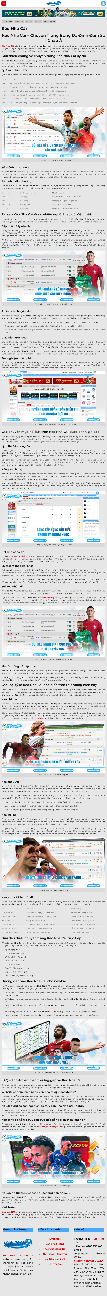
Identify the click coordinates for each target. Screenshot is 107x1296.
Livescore (55, 1238)
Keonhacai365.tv (9, 1212)
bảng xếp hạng (49, 1127)
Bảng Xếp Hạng (55, 1243)
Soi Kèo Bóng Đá (55, 1259)
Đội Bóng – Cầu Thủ (55, 1254)
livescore (64, 197)
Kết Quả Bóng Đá (55, 1249)
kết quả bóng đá (22, 556)
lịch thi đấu (35, 718)
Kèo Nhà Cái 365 (15, 1255)
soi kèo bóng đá (49, 597)
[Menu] (3, 3)
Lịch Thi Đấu (54, 1264)
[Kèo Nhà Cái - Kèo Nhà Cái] (53, 3)
